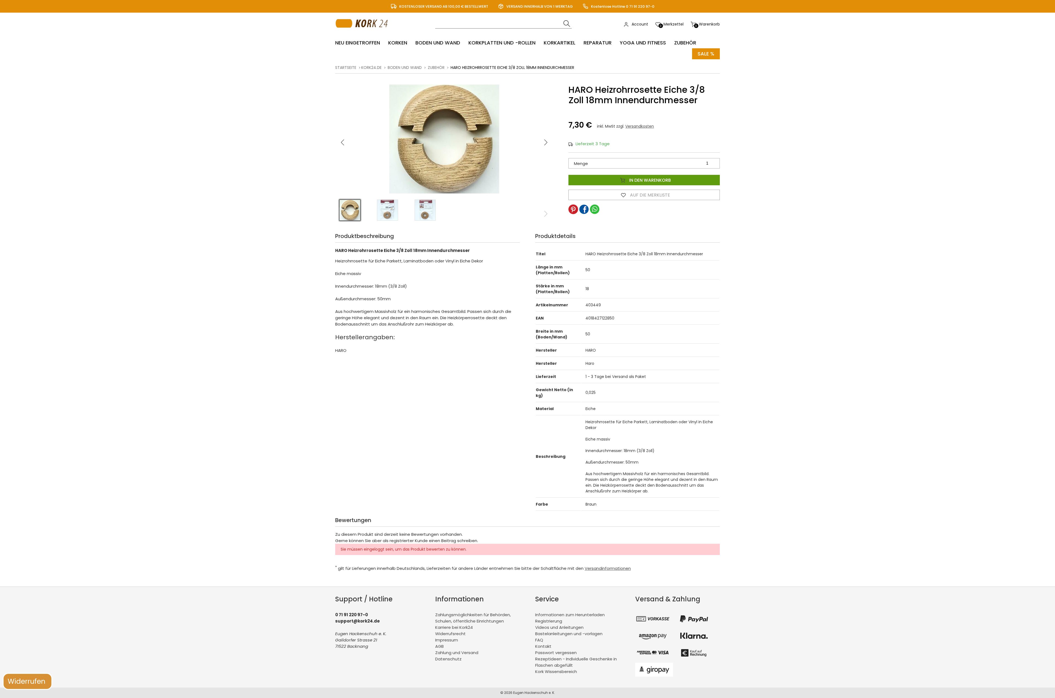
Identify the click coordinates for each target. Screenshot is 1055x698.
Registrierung (548, 621)
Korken (397, 42)
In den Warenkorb (649, 180)
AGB (439, 646)
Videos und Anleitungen (559, 627)
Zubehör (685, 42)
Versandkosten (639, 126)
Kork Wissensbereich (556, 671)
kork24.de (371, 67)
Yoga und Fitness (643, 42)
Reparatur (598, 42)
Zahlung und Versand (456, 652)
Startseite (345, 67)
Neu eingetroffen (357, 42)
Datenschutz (448, 659)
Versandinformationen (608, 568)
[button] (546, 142)
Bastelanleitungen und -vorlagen (569, 634)
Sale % (706, 53)
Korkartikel (559, 42)
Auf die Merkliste (649, 195)
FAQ (539, 640)
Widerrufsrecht (450, 634)
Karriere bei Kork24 (454, 627)
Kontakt (543, 646)
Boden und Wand (437, 42)
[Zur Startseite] (363, 33)
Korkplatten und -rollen (501, 42)
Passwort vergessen (556, 652)
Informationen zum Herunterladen (570, 615)
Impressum (446, 640)
